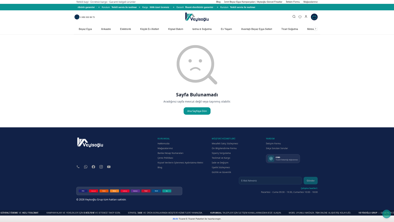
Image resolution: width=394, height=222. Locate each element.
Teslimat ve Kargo (221, 157)
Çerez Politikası (165, 157)
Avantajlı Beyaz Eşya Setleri (256, 29)
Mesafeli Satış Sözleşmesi (225, 143)
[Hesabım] (306, 17)
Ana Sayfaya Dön (197, 111)
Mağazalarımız (165, 148)
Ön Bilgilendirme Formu (224, 148)
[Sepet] (314, 17)
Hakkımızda (163, 143)
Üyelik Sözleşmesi (221, 167)
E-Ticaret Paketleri (195, 218)
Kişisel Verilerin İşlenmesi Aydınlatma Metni (180, 162)
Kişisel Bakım (175, 29)
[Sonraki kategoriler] (316, 29)
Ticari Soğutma (289, 29)
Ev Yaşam (226, 29)
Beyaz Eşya (85, 29)
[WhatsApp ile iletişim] (386, 214)
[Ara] (294, 17)
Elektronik (125, 29)
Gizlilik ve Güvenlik (221, 172)
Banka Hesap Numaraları (170, 153)
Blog (160, 167)
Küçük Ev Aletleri (149, 29)
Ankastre (106, 29)
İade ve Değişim (220, 162)
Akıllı (175, 218)
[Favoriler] (300, 17)
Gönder (311, 180)
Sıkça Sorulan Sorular (277, 148)
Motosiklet (312, 29)
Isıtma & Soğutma (202, 29)
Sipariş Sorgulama (221, 153)
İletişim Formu (273, 143)
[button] (306, 17)
